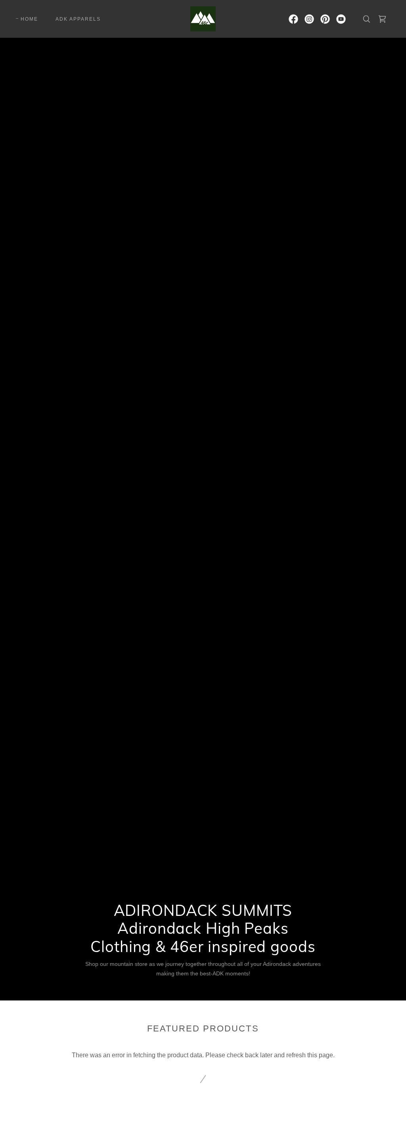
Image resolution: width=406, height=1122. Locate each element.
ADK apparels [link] (78, 19)
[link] (202, 18)
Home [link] (29, 19)
